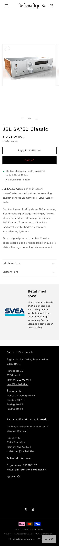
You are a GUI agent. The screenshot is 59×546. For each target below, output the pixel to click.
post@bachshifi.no (17, 384)
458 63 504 (24, 447)
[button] (6, 5)
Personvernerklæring (45, 534)
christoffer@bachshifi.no (21, 451)
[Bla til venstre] (22, 118)
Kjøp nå (29, 160)
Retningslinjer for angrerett (22, 539)
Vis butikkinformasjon (18, 179)
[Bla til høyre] (36, 118)
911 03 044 (23, 379)
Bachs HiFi (29, 530)
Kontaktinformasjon (23, 534)
